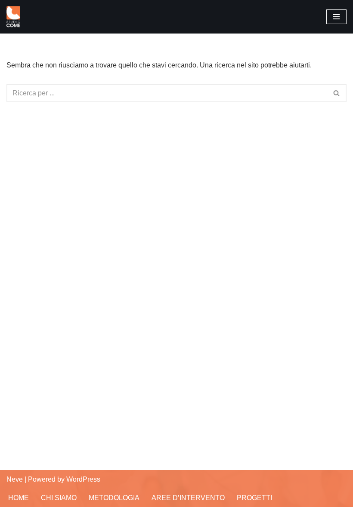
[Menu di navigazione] (336, 16)
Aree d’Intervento (188, 497)
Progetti (254, 497)
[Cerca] (337, 93)
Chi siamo (59, 497)
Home (18, 497)
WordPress (83, 479)
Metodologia (114, 497)
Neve (14, 479)
